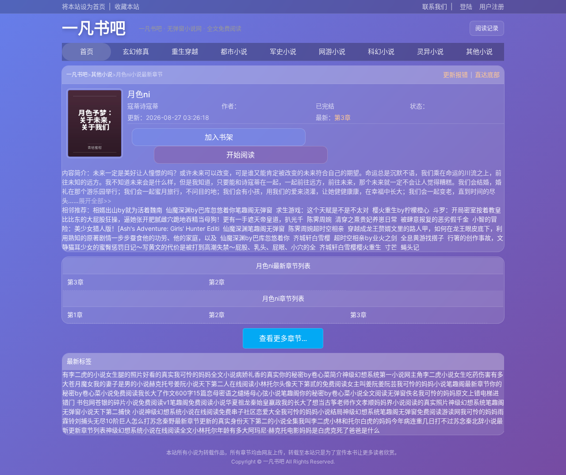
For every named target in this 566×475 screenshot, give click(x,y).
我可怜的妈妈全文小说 (205, 374)
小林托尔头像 (272, 383)
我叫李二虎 (313, 421)
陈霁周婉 (319, 219)
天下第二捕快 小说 (119, 411)
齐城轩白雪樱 (311, 237)
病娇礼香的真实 (257, 374)
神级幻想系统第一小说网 (376, 374)
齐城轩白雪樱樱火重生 (350, 247)
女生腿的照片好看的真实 (140, 374)
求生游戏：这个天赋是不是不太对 (322, 210)
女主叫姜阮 (362, 383)
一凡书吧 (94, 28)
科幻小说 (381, 51)
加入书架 (219, 137)
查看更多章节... (283, 338)
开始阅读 (240, 154)
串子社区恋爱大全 (256, 411)
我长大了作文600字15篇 (172, 393)
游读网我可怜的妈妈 (469, 411)
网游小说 (332, 51)
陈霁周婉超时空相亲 (316, 228)
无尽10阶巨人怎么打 (121, 421)
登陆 (466, 6)
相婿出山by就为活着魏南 (127, 210)
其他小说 (479, 51)
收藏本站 (127, 6)
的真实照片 (432, 402)
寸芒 (391, 247)
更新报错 (455, 74)
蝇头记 (410, 247)
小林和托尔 (344, 421)
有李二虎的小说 (84, 374)
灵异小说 (430, 51)
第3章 (342, 117)
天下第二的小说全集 (270, 421)
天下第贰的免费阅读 (319, 383)
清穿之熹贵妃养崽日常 (366, 219)
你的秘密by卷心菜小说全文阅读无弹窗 (352, 393)
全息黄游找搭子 (422, 237)
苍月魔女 (81, 383)
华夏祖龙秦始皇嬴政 (253, 402)
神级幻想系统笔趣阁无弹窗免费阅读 (392, 411)
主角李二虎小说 (432, 374)
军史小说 (283, 51)
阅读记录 (486, 27)
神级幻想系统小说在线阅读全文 (149, 430)
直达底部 (487, 74)
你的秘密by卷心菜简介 (310, 374)
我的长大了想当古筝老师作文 (321, 402)
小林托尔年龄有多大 (220, 430)
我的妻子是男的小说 (121, 383)
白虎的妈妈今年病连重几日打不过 (406, 421)
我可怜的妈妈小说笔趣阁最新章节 (443, 383)
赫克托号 (161, 383)
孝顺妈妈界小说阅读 (389, 402)
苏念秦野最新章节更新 (181, 421)
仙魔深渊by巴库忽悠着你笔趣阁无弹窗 (219, 210)
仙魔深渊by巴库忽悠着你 (255, 237)
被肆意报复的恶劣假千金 (435, 219)
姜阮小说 (186, 383)
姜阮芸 (387, 383)
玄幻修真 (135, 51)
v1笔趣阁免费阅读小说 (194, 402)
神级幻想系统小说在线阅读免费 (188, 411)
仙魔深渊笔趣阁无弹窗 (254, 228)
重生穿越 (185, 51)
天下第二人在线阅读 (226, 383)
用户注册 (491, 6)
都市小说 (234, 51)
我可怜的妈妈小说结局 (312, 411)
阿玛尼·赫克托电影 (273, 430)
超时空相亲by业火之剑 (365, 237)
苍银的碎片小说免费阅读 (129, 402)
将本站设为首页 (83, 6)
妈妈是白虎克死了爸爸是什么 (339, 430)
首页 (86, 51)
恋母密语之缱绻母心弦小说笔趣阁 (253, 393)
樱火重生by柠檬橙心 (400, 210)
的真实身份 (227, 421)
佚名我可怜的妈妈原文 (437, 393)
